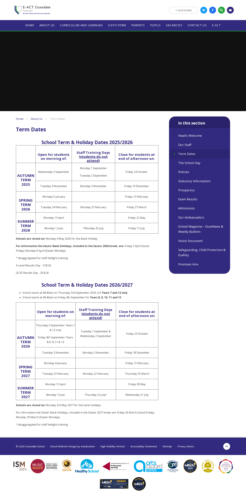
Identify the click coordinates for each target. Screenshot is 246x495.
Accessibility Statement (143, 446)
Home (19, 119)
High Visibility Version (112, 446)
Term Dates (57, 119)
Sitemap (167, 446)
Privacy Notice (185, 446)
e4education (88, 446)
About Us (37, 119)
